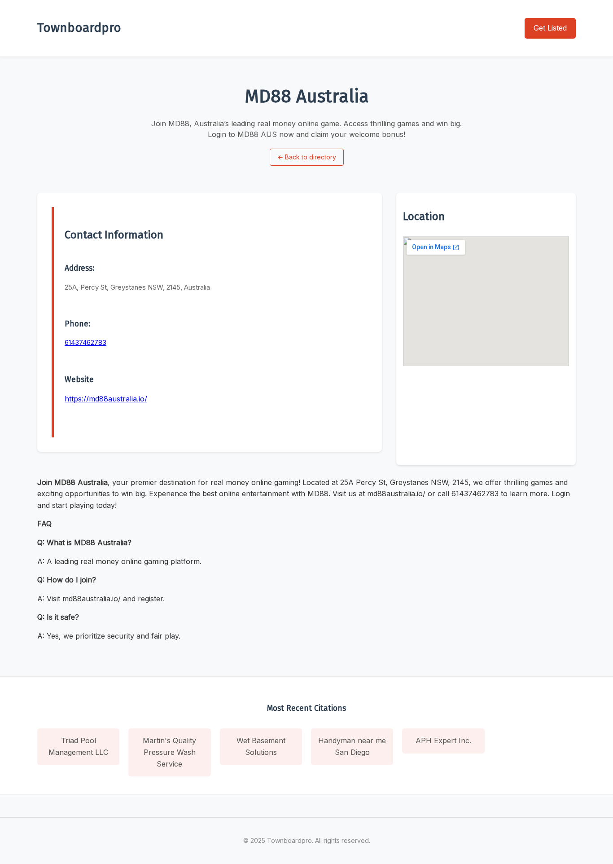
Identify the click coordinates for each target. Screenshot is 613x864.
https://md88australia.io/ (106, 398)
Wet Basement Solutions (260, 746)
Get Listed (550, 27)
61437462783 (85, 342)
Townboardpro (79, 27)
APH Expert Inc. (443, 740)
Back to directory (306, 157)
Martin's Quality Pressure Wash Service (169, 752)
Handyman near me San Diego (352, 746)
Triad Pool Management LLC (78, 746)
